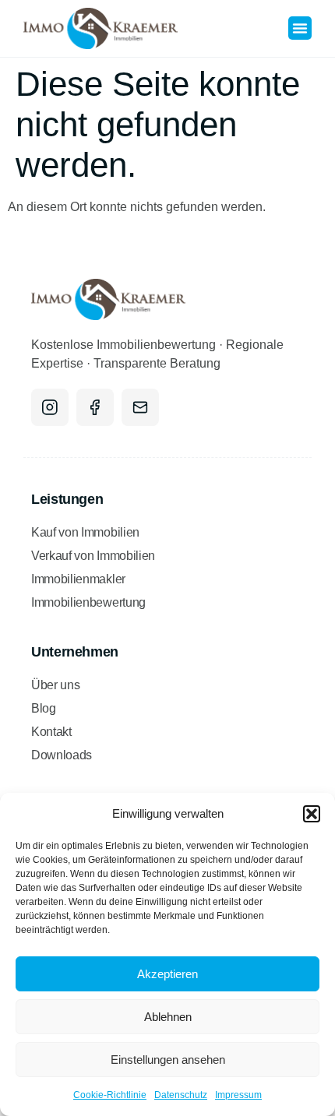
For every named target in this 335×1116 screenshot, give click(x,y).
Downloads (61, 755)
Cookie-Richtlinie (109, 1095)
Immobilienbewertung (88, 602)
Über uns (55, 685)
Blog (43, 708)
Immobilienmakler (78, 579)
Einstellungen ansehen (168, 1059)
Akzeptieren (167, 973)
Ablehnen (168, 1016)
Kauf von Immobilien (85, 532)
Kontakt (51, 731)
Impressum (238, 1095)
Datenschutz (180, 1095)
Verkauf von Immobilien (93, 555)
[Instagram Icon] (50, 407)
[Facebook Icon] (95, 407)
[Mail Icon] (140, 407)
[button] (311, 814)
